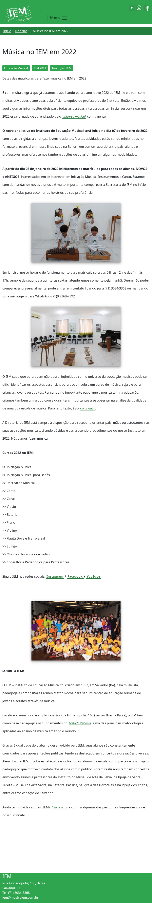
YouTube (93, 576)
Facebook (75, 576)
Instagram (55, 576)
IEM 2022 (40, 68)
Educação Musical (16, 68)
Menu (56, 17)
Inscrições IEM (61, 68)
